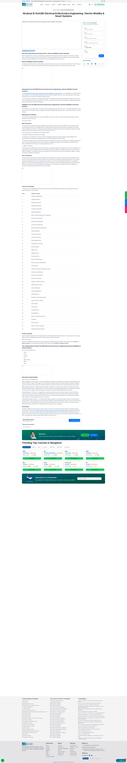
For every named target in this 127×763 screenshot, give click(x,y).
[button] (124, 726)
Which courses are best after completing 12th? (110, 751)
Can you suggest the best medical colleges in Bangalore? (112, 748)
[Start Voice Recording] (102, 760)
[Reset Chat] (123, 730)
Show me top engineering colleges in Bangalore (110, 754)
